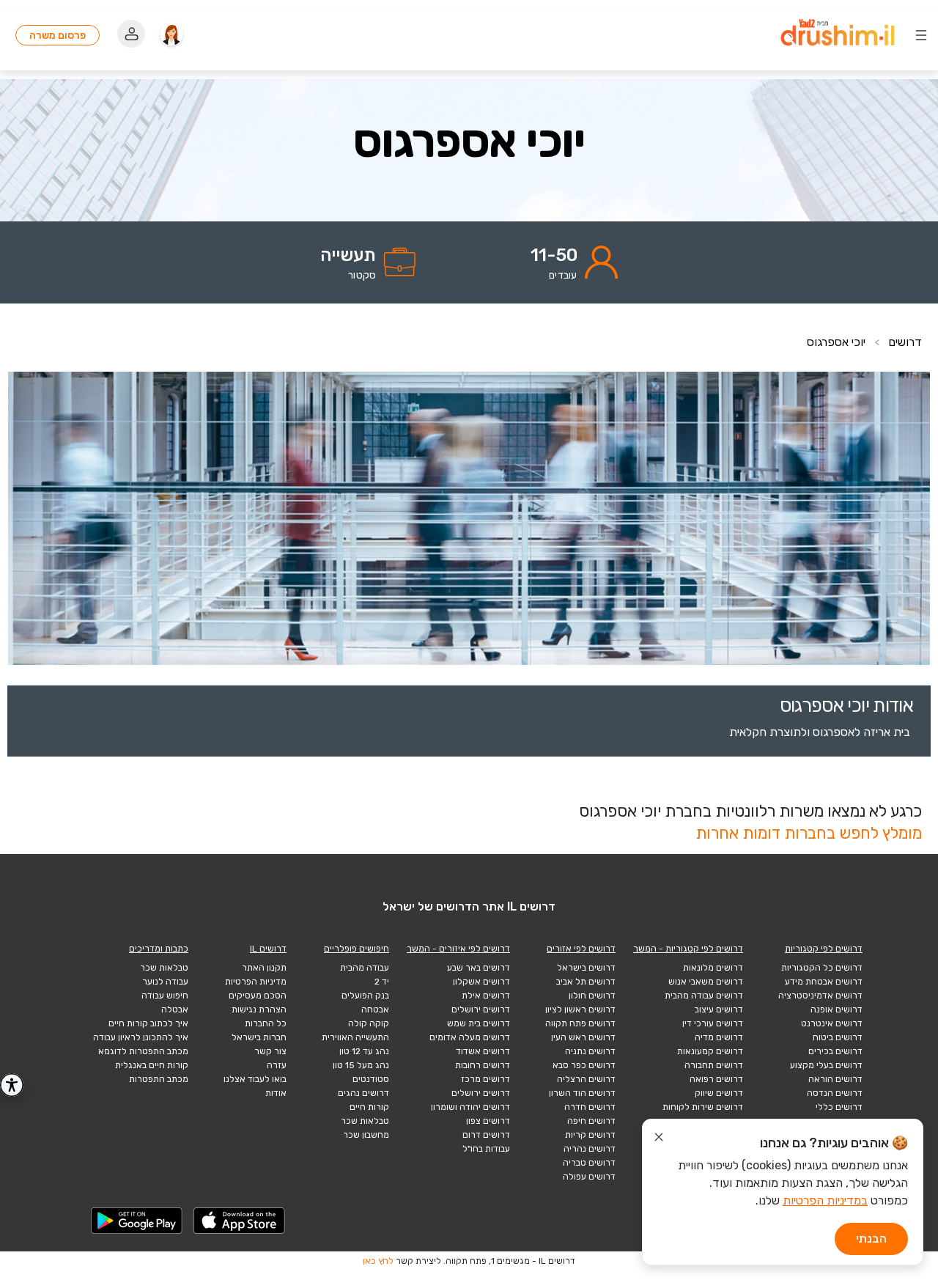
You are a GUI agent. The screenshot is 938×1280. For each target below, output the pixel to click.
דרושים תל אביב (586, 981)
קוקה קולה (368, 1023)
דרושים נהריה (590, 1149)
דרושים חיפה (591, 1121)
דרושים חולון (592, 995)
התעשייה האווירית (355, 1037)
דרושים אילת (486, 995)
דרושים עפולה (589, 1177)
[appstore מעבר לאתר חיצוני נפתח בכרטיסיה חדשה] (239, 1220)
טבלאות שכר (365, 1121)
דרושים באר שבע (478, 968)
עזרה (277, 1065)
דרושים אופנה (836, 1009)
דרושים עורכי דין (712, 1023)
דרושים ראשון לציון (580, 1009)
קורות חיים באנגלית (151, 1065)
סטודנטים (370, 1079)
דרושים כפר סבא (584, 1065)
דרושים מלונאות (713, 968)
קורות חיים (369, 1107)
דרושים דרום (486, 1135)
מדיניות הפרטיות (256, 981)
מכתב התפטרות (158, 1079)
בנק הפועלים (365, 995)
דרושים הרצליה (586, 1079)
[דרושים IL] (837, 35)
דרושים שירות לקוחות (702, 1107)
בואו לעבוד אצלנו (255, 1079)
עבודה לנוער (165, 981)
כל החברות (266, 1023)
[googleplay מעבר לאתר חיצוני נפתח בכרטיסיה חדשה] (137, 1220)
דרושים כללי (839, 1107)
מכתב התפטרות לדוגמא (143, 1051)
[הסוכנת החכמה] (171, 35)
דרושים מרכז (485, 1079)
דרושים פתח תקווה (580, 1023)
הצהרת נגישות (259, 1009)
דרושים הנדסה (835, 1093)
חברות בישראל (259, 1037)
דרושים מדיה (719, 1037)
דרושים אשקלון (481, 981)
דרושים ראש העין (583, 1037)
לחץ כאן (378, 1261)
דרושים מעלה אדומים (469, 1037)
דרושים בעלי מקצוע (826, 1065)
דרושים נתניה (590, 1051)
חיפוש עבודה (164, 995)
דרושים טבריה (589, 1163)
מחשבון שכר (366, 1135)
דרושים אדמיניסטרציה (820, 995)
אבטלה (174, 1009)
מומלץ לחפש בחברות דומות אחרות (808, 833)
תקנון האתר (264, 968)
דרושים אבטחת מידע (824, 981)
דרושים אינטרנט (832, 1023)
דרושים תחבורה (713, 1065)
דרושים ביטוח (838, 1037)
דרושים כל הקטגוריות (822, 968)
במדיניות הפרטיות (825, 1200)
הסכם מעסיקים (258, 995)
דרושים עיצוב (719, 1009)
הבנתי (871, 1239)
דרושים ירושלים (480, 1009)
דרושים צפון (488, 1121)
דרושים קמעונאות (710, 1051)
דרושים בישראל (586, 968)
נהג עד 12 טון (364, 1051)
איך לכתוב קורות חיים (148, 1023)
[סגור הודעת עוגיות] (658, 1139)
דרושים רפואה (716, 1079)
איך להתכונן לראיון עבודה (140, 1037)
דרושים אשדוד (483, 1051)
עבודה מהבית (364, 968)
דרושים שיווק (719, 1093)
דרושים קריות (590, 1135)
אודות (276, 1093)
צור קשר (270, 1051)
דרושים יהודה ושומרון (470, 1107)
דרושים (905, 342)
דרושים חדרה (590, 1107)
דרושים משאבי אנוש (705, 981)
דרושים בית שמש (478, 1023)
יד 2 (381, 981)
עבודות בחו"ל (486, 1149)
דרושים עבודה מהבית (704, 995)
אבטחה (375, 1009)
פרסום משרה (57, 35)
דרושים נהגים (363, 1093)
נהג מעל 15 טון (361, 1065)
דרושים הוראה (835, 1079)
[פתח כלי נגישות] (11, 1085)
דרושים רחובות (482, 1065)
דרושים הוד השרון (582, 1093)
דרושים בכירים (835, 1051)
